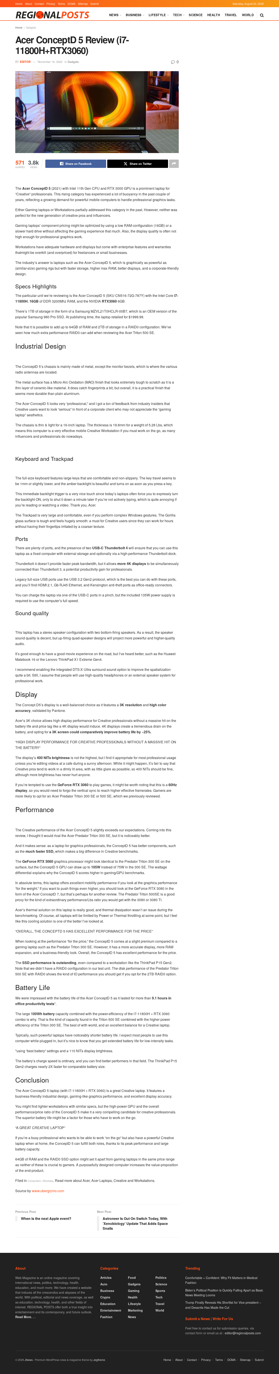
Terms (61, 3)
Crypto (105, 1297)
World (248, 15)
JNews (29, 1360)
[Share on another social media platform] (174, 164)
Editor (25, 62)
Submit (94, 3)
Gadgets (31, 27)
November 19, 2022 (50, 62)
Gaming (134, 1290)
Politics (161, 1277)
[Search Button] (262, 14)
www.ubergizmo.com (48, 1190)
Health (213, 15)
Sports (160, 1290)
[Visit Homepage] (53, 15)
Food (132, 1277)
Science (195, 15)
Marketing (135, 1310)
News (113, 15)
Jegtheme (99, 1360)
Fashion (106, 1317)
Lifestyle (157, 15)
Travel (231, 15)
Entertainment (110, 1310)
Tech (177, 15)
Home (18, 3)
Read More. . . (25, 1317)
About (28, 3)
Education (108, 1304)
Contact (39, 3)
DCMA (71, 3)
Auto (103, 1284)
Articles (106, 1277)
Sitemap (83, 3)
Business (133, 15)
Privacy (50, 3)
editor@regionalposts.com (243, 1333)
